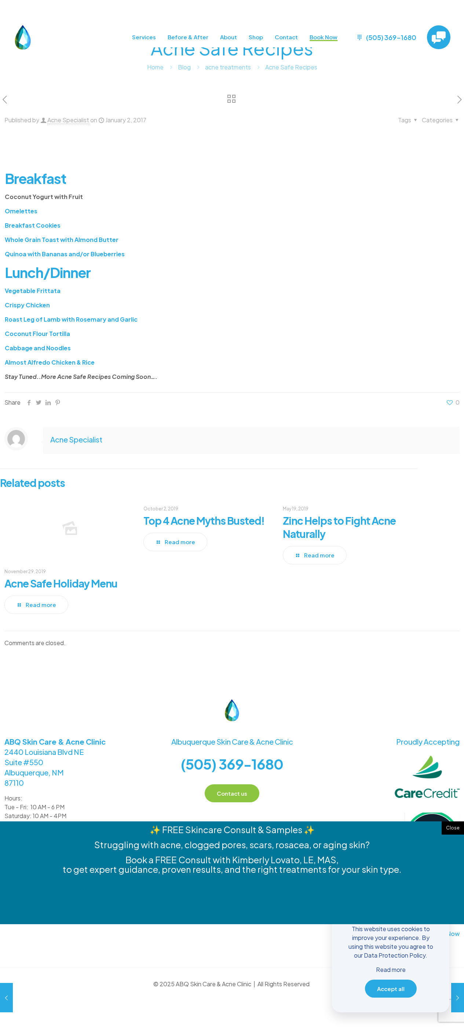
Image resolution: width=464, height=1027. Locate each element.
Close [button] (453, 828)
